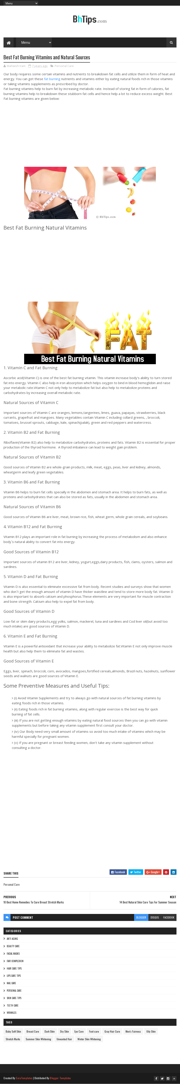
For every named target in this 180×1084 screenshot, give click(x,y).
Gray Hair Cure (112, 1031)
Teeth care (12, 1005)
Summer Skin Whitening (38, 1039)
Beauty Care (13, 946)
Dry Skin (64, 1031)
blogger (141, 917)
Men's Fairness (133, 1031)
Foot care (94, 1031)
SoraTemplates (24, 1078)
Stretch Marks (13, 1039)
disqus (155, 917)
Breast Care (33, 1031)
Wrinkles (11, 1012)
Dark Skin (50, 1031)
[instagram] (168, 1078)
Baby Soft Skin (13, 1031)
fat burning (52, 79)
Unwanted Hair (64, 1039)
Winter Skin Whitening (89, 1039)
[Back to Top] (174, 1078)
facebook (168, 917)
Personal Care (64, 66)
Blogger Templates (60, 1078)
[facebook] (156, 1078)
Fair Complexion (15, 961)
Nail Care (11, 983)
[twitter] (162, 1078)
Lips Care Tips (14, 975)
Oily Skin (151, 1031)
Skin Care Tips (14, 998)
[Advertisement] (69, 138)
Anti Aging (12, 938)
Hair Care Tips (14, 968)
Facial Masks (13, 953)
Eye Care (79, 1031)
